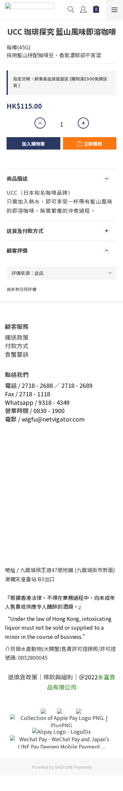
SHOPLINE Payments (73, 767)
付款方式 (17, 345)
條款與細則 (58, 677)
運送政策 (17, 337)
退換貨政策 (22, 677)
